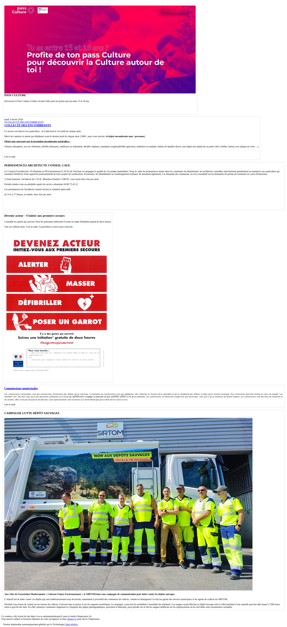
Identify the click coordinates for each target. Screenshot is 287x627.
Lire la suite (9, 156)
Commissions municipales (21, 388)
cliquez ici (72, 619)
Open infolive (71, 624)
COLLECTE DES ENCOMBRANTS (27, 125)
